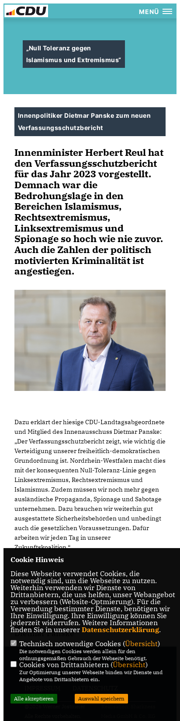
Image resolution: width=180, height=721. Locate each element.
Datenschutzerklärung (120, 629)
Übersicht (141, 643)
